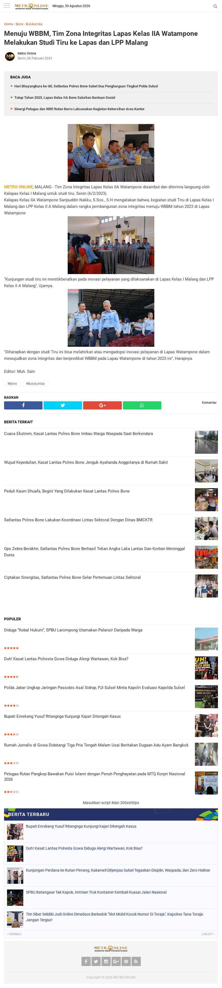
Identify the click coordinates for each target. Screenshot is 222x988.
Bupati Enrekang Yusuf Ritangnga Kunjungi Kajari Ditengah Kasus (62, 716)
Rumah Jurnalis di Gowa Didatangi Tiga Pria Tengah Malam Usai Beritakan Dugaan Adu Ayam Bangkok (96, 745)
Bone (19, 24)
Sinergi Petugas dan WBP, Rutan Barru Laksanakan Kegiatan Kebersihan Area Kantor (79, 109)
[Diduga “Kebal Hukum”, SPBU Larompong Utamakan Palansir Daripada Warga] (206, 640)
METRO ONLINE (124, 977)
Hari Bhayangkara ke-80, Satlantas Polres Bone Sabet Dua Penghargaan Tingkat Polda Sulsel (86, 86)
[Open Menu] (7, 6)
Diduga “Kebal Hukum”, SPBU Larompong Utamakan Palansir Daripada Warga (73, 630)
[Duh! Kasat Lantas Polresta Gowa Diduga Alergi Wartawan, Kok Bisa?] (206, 668)
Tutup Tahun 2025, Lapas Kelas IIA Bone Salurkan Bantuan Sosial (64, 98)
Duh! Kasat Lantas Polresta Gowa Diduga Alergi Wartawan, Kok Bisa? (66, 658)
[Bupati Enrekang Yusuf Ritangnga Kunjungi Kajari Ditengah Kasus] (206, 726)
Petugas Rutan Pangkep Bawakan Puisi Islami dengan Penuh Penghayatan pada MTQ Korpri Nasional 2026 (94, 776)
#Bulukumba (35, 384)
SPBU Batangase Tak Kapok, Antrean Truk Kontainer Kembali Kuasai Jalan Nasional (96, 892)
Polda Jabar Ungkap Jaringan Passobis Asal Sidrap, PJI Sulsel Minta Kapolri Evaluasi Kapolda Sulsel (94, 687)
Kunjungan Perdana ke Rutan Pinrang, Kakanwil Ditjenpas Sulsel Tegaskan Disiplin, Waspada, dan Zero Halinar (118, 870)
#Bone (12, 384)
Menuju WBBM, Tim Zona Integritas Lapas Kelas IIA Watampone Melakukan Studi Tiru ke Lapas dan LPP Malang (101, 38)
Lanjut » (208, 934)
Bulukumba (34, 24)
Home (8, 24)
